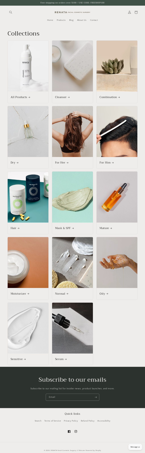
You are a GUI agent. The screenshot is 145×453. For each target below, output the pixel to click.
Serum (59, 359)
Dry (13, 162)
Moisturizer (18, 294)
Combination (108, 97)
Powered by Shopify (93, 450)
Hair (14, 228)
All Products (19, 97)
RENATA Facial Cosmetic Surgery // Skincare (68, 450)
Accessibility (103, 421)
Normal (60, 294)
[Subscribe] (96, 397)
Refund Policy (88, 421)
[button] (11, 12)
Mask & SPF (63, 228)
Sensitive (17, 359)
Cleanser (61, 97)
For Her (60, 162)
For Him (105, 162)
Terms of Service (52, 421)
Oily (102, 294)
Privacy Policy (71, 421)
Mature (104, 228)
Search (38, 421)
